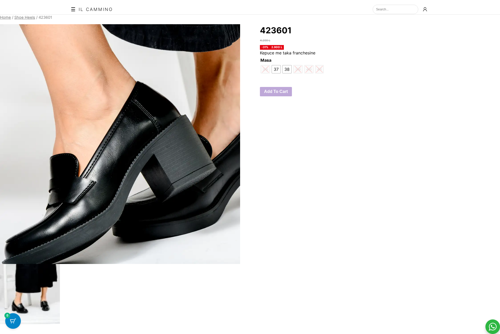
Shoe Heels (24, 17)
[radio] (276, 69)
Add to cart (276, 91)
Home (5, 17)
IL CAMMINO (96, 9)
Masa (265, 60)
